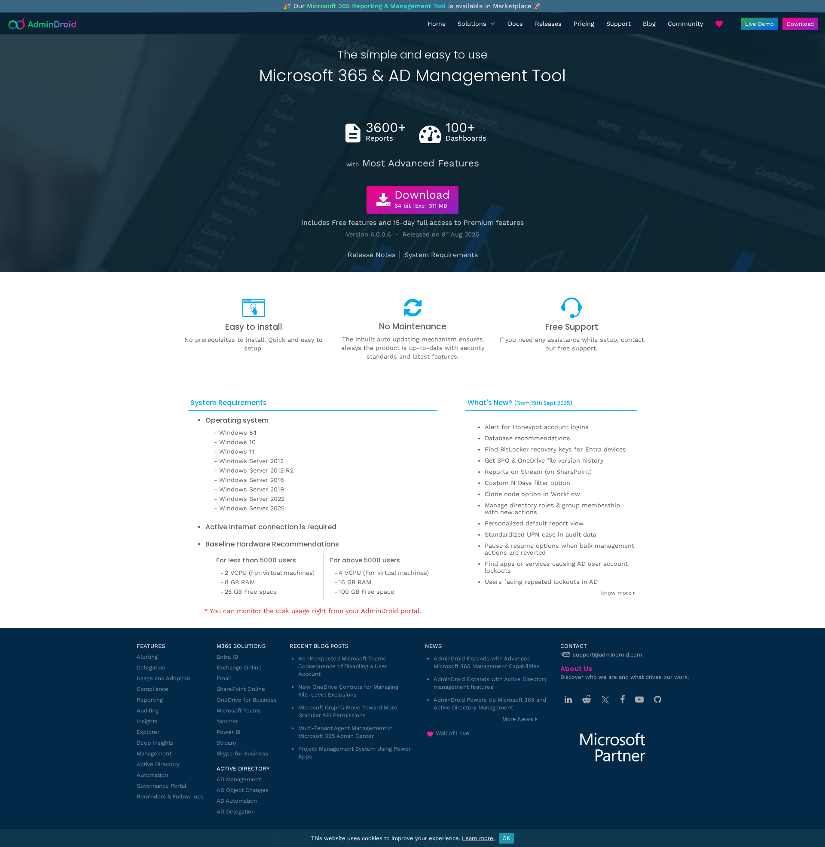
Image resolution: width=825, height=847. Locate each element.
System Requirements (441, 255)
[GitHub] (657, 699)
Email (224, 678)
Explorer (148, 732)
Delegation (151, 667)
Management (154, 753)
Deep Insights (155, 743)
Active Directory (158, 764)
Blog (649, 23)
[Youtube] (639, 699)
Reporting (150, 700)
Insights (147, 721)
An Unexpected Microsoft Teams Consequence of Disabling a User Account (342, 666)
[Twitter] (605, 699)
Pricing (584, 23)
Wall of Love (452, 733)
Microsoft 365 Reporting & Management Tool (376, 6)
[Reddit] (586, 699)
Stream (226, 743)
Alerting (147, 657)
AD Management (239, 779)
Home (437, 23)
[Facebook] (622, 699)
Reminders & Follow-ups (170, 796)
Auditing (148, 710)
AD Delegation (236, 811)
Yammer (227, 721)
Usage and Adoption (163, 678)
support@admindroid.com (607, 654)
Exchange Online (239, 667)
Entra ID (227, 657)
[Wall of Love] (719, 23)
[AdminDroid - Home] (42, 23)
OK (506, 838)
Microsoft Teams (239, 710)
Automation (152, 775)
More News (517, 719)
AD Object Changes (243, 790)
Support (618, 23)
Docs (515, 23)
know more (617, 592)
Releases (548, 23)
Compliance (152, 689)
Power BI (229, 732)
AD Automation (237, 801)
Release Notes (371, 255)
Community (685, 23)
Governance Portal (161, 786)
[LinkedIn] (568, 699)
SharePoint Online (241, 689)
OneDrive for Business (247, 700)
